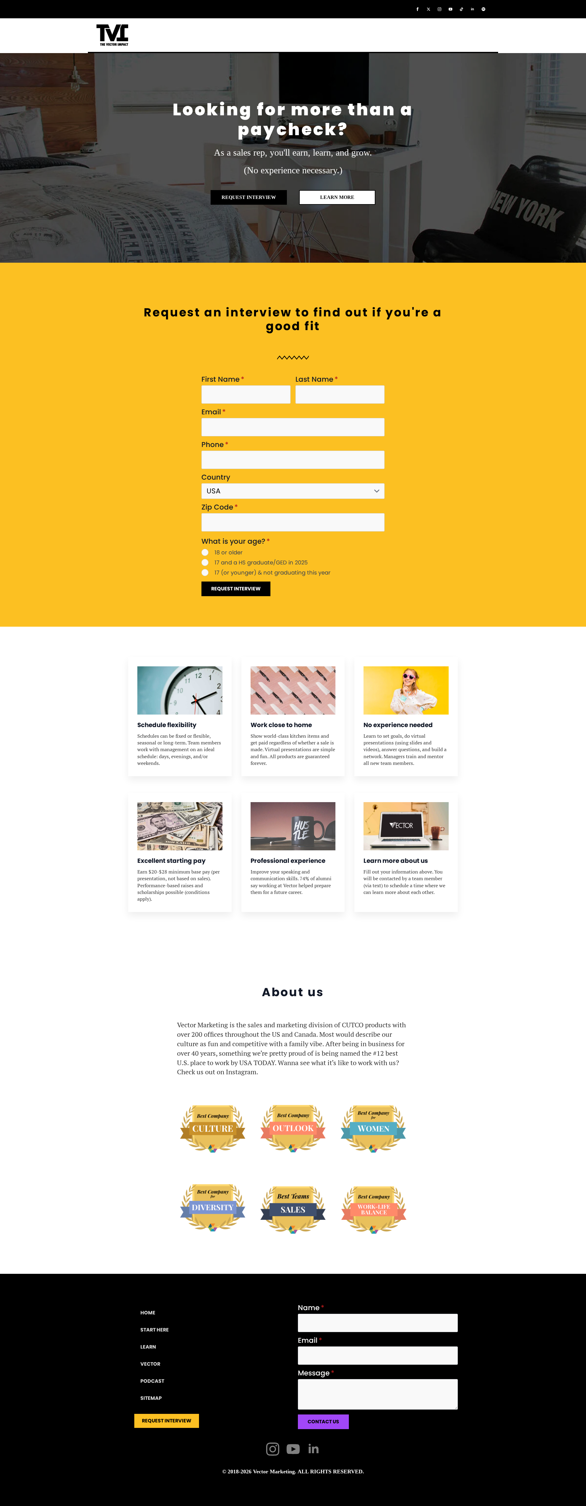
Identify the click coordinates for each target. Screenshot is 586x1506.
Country (215, 477)
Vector (150, 1363)
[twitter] (428, 9)
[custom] (461, 9)
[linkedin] (472, 9)
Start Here (154, 1329)
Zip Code (219, 507)
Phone (215, 444)
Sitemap (151, 1398)
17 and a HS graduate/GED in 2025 (261, 562)
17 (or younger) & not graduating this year (273, 572)
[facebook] (417, 9)
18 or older (229, 552)
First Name (222, 379)
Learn (148, 1346)
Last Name (316, 379)
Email (213, 412)
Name (311, 1307)
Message (316, 1373)
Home (147, 1312)
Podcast (152, 1381)
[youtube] (450, 9)
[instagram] (439, 9)
